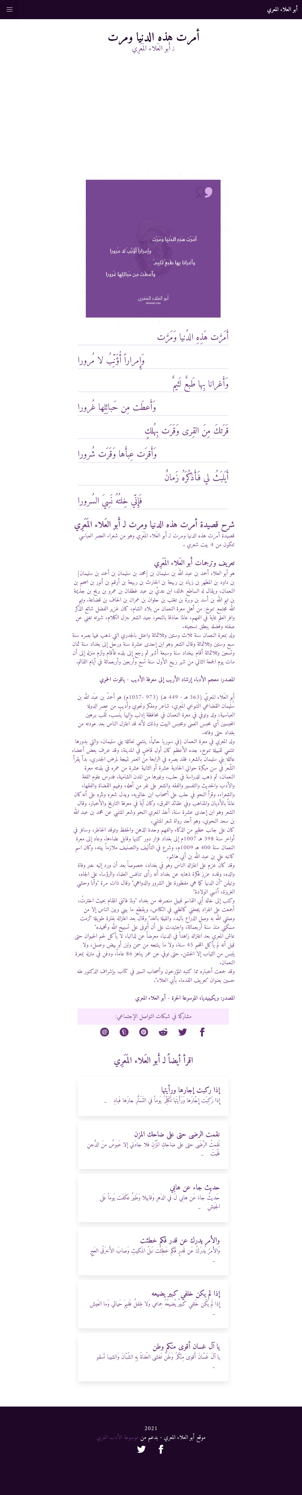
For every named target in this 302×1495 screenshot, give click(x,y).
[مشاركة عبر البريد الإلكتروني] (104, 1033)
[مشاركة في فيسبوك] (202, 1033)
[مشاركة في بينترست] (143, 1033)
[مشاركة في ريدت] (163, 1033)
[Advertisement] (153, 117)
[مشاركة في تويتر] (182, 1033)
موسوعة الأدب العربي (117, 1437)
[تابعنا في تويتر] (141, 1451)
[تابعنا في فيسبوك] (161, 1451)
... (105, 1101)
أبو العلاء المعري (150, 998)
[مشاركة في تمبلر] (124, 1033)
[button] (9, 9)
